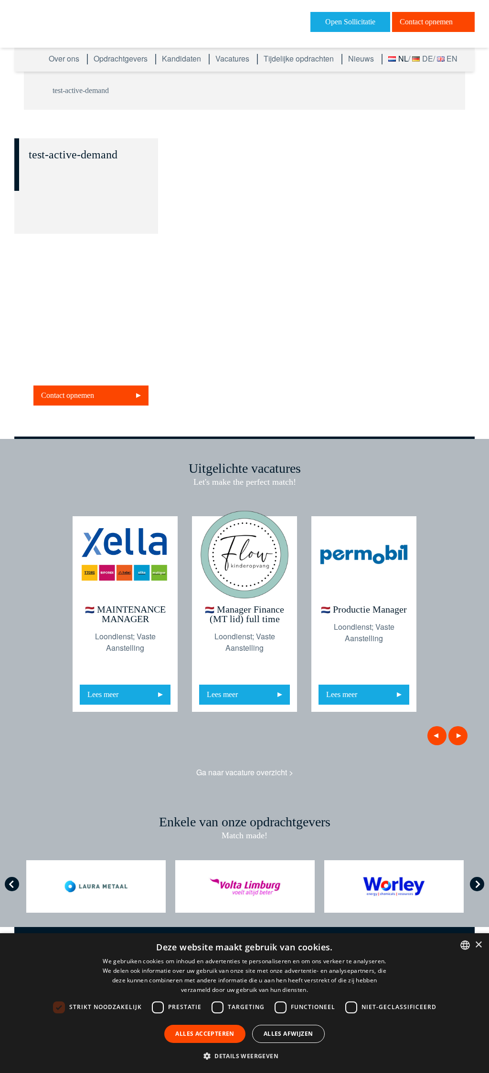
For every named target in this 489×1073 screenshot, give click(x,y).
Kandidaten (182, 58)
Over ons (65, 58)
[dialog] (244, 1003)
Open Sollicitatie (350, 22)
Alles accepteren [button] (204, 1034)
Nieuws (362, 58)
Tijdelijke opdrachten (300, 58)
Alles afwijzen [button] (288, 1034)
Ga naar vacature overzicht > (244, 772)
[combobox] (465, 945)
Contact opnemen (426, 22)
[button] (244, 1056)
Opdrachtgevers (121, 58)
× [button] (478, 944)
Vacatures (233, 58)
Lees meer (102, 694)
